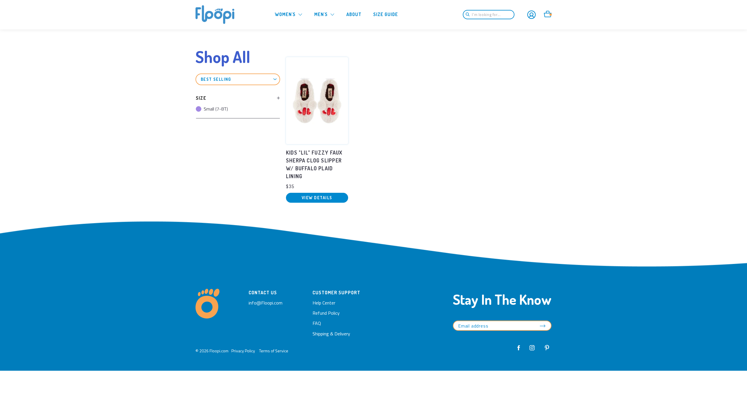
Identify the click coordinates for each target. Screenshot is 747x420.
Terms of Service (273, 351)
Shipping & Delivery (331, 333)
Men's (321, 14)
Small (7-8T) (216, 109)
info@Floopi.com (265, 302)
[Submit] (469, 15)
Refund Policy (326, 312)
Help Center (324, 302)
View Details (317, 197)
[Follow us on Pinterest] (545, 351)
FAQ (317, 323)
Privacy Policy (243, 351)
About (354, 14)
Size (201, 98)
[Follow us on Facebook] (519, 351)
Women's (285, 14)
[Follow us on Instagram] (532, 351)
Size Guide (385, 14)
